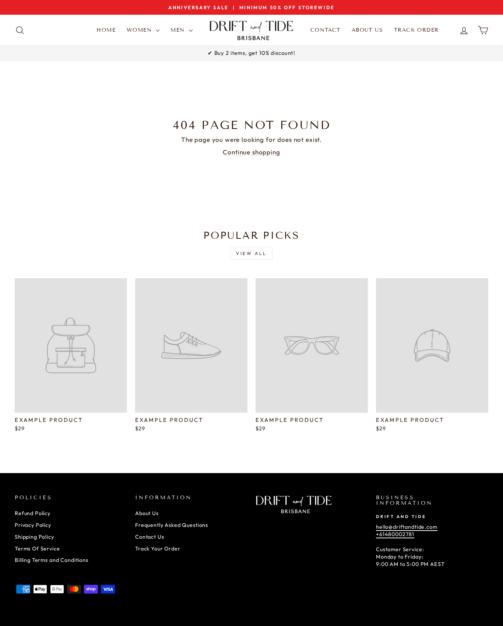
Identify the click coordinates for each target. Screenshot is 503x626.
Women (140, 30)
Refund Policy (32, 513)
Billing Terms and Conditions (51, 560)
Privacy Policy (33, 525)
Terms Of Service (37, 548)
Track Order (416, 30)
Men (178, 30)
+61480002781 (395, 534)
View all (251, 253)
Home (106, 30)
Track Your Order (157, 548)
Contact (325, 30)
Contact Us (149, 537)
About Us (367, 30)
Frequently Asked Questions (171, 525)
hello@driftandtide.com (406, 527)
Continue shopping (251, 152)
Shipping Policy (34, 537)
